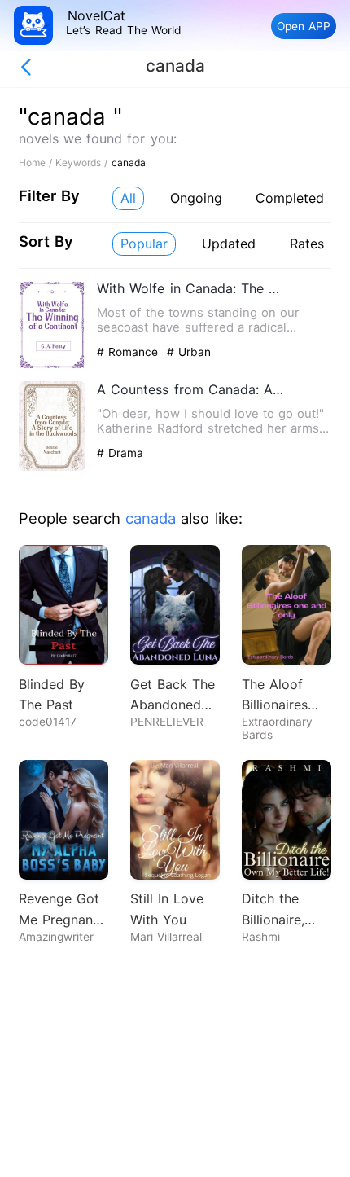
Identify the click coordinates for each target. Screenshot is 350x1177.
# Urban (189, 351)
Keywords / (83, 162)
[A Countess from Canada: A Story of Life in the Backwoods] (52, 467)
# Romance (129, 351)
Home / (37, 162)
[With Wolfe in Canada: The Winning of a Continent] (52, 366)
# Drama (120, 452)
